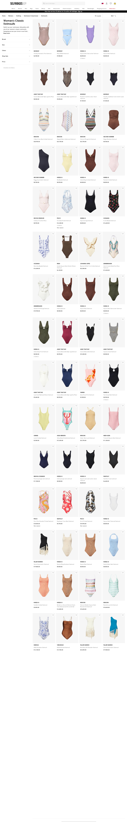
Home (4, 16)
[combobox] (64, 3)
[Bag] (115, 3)
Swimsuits (44, 16)
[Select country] (102, 3)
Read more (6, 33)
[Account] (106, 3)
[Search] (44, 3)
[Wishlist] (110, 3)
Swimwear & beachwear (31, 16)
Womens (10, 16)
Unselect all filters (9, 67)
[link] (44, 53)
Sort (112, 16)
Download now (74, 11)
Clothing (18, 16)
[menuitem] (13, 8)
